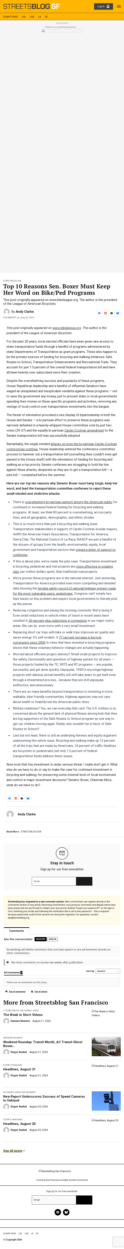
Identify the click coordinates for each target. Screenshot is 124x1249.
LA (39, 16)
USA (32, 16)
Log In (100, 6)
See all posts (12, 1151)
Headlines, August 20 (19, 1124)
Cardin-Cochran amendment (84, 430)
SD (46, 16)
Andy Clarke (25, 312)
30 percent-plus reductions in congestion (58, 621)
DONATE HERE (10, 16)
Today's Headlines (12, 1065)
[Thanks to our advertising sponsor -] (62, 150)
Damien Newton (20, 1021)
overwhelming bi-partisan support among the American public (68, 502)
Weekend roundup (12, 1038)
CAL (24, 16)
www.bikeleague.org (66, 328)
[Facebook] (58, 1212)
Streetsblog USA (12, 281)
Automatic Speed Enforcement (19, 1092)
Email (37, 881)
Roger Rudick (19, 1052)
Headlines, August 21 (19, 1069)
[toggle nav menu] (119, 6)
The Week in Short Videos (23, 1015)
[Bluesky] (66, 1212)
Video (36, 1011)
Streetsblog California (18, 1011)
